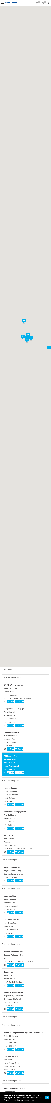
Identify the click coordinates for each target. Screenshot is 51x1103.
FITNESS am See (10, 756)
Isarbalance (8, 835)
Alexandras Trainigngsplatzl (15, 811)
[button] (48, 3)
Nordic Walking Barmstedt (14, 1088)
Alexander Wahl (10, 896)
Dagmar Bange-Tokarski (13, 992)
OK (47, 1098)
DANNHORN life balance (13, 685)
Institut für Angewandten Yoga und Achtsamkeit (23, 1032)
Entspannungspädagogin (14, 708)
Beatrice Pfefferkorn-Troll (14, 951)
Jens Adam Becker (11, 920)
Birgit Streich (9, 972)
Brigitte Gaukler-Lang (12, 867)
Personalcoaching (11, 1056)
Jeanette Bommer (11, 788)
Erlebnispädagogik (11, 732)
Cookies (27, 1095)
